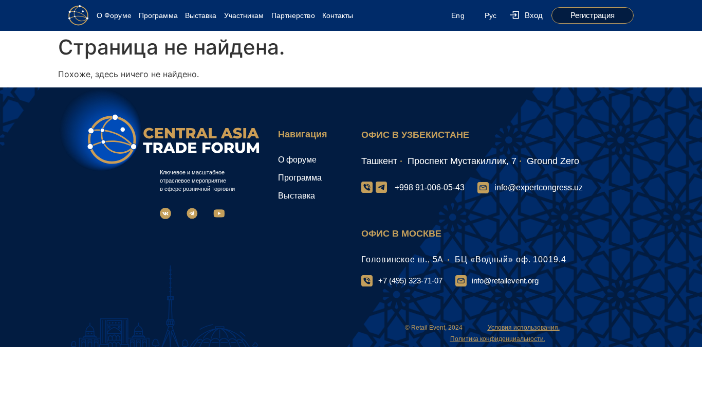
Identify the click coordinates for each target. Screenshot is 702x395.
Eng (457, 15)
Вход (534, 15)
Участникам (244, 15)
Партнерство (293, 15)
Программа (158, 15)
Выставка (201, 15)
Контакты (338, 15)
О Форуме (114, 15)
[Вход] (514, 15)
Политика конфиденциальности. (497, 339)
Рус (490, 15)
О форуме (297, 159)
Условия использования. (524, 327)
